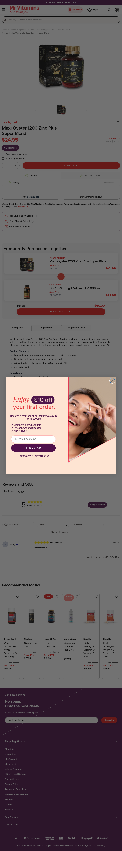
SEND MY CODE (33, 448)
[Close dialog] (112, 380)
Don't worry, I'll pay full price (33, 456)
